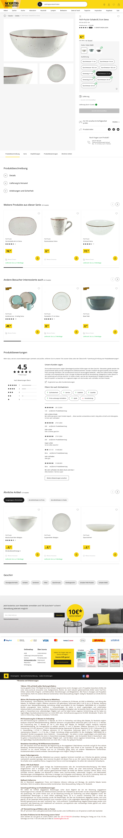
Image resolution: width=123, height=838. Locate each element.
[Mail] (118, 129)
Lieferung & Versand (18, 183)
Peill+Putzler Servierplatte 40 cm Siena (16, 211)
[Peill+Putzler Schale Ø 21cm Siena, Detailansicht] (21, 73)
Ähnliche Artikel (67, 154)
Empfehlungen (35, 154)
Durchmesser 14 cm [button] (106, 61)
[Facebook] (109, 129)
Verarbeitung (89, 398)
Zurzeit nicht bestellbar (99, 111)
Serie (25, 154)
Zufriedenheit (53, 392)
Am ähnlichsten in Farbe (59, 500)
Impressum (41, 660)
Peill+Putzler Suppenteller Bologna (54, 507)
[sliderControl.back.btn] (113, 204)
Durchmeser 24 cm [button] (89, 86)
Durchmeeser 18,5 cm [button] (108, 67)
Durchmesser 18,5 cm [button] (90, 67)
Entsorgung (27, 665)
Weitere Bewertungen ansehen (57, 478)
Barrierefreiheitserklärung (29, 676)
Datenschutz (41, 662)
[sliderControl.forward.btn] (117, 204)
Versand (90, 40)
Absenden (59, 615)
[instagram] (87, 676)
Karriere (40, 655)
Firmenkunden (42, 658)
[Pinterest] (113, 129)
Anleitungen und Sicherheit (21, 191)
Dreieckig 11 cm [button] (88, 73)
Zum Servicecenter (63, 662)
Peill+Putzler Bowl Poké (89, 286)
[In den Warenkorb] (37, 258)
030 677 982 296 (96, 141)
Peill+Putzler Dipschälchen (90, 507)
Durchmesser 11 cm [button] (89, 61)
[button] (91, 50)
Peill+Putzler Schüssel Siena (91, 211)
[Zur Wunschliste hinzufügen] (118, 16)
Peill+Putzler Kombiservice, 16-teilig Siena (17, 286)
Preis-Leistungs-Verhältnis (57, 398)
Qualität (93, 392)
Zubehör (80, 392)
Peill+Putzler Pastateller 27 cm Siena (54, 286)
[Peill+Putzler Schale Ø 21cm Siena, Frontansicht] (56, 73)
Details (12, 175)
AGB (25, 653)
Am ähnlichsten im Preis (36, 500)
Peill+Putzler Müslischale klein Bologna (16, 507)
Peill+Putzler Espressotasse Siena (53, 211)
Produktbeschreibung (12, 154)
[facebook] (83, 676)
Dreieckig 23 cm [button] (88, 80)
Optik (75, 398)
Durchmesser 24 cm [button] (103, 80)
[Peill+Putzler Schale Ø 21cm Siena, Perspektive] (38, 40)
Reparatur (27, 662)
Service (67, 392)
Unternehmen (42, 653)
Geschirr (8, 575)
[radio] (22, 385)
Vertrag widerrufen (30, 660)
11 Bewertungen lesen (101, 27)
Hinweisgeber (14, 676)
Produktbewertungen (51, 154)
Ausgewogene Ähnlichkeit (14, 500)
